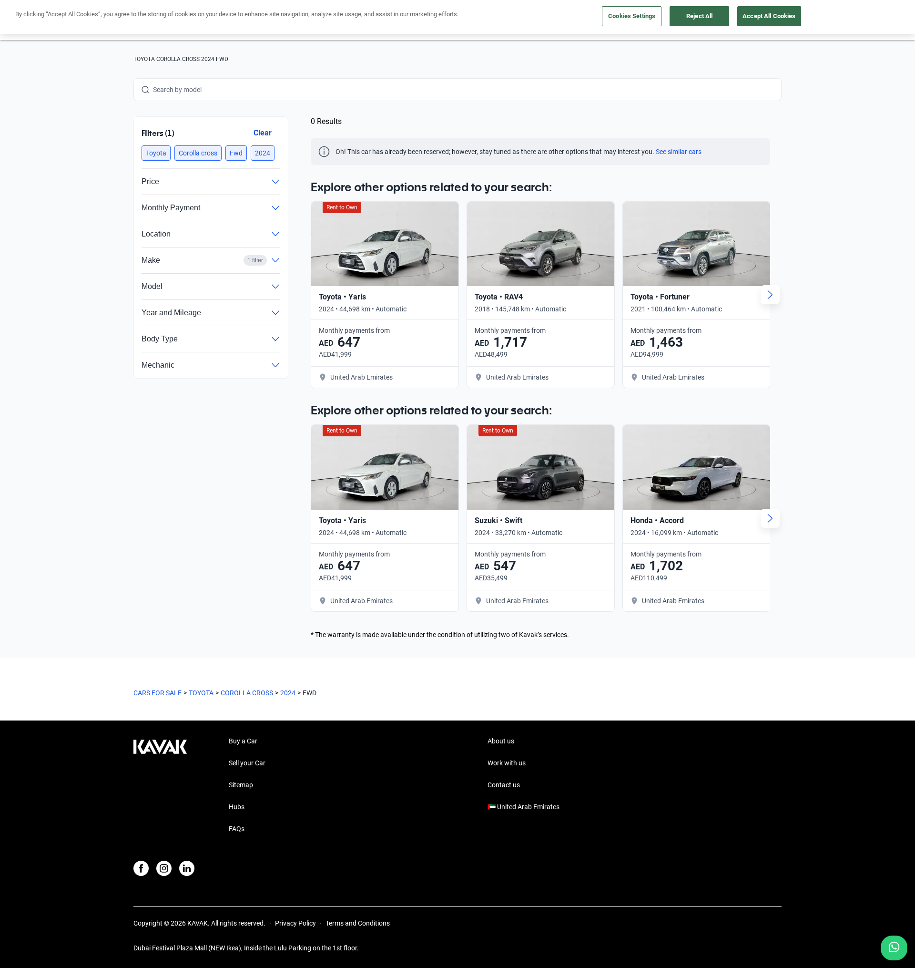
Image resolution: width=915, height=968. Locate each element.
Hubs (236, 807)
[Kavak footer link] (160, 786)
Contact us (504, 785)
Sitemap (241, 785)
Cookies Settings (631, 16)
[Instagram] (164, 868)
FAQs (236, 829)
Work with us (507, 763)
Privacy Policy (295, 923)
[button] (156, 153)
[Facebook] (141, 868)
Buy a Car (243, 741)
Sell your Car (247, 763)
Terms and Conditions (357, 923)
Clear (263, 132)
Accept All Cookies (768, 16)
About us (501, 741)
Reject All (699, 16)
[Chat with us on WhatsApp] (894, 948)
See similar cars (679, 151)
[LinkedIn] (186, 868)
